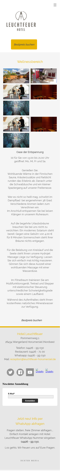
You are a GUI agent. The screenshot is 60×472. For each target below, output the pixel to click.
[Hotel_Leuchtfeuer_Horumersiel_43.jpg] (16, 75)
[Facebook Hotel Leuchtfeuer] (20, 372)
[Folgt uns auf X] (10, 372)
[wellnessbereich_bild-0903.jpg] (44, 92)
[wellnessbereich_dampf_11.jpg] (16, 108)
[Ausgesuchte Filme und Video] (30, 372)
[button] (55, 5)
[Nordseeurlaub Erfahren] (49, 372)
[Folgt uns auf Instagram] (40, 372)
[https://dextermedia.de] (30, 461)
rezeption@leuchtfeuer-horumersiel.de (33, 359)
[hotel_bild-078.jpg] (44, 75)
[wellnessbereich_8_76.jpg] (16, 92)
